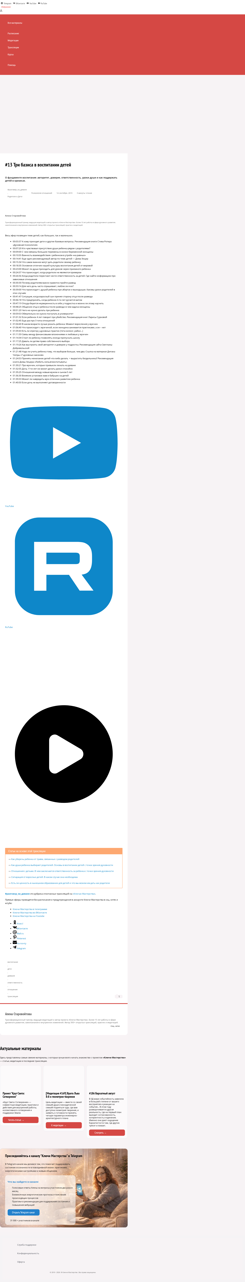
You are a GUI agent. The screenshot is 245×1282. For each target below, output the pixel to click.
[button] (6, 7)
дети (10, 969)
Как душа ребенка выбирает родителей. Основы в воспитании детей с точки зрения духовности (62, 865)
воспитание (13, 962)
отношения (12, 989)
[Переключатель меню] (16, 28)
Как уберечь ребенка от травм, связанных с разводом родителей (45, 859)
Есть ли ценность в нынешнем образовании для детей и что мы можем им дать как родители (60, 883)
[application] (23, 22)
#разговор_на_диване (17, 189)
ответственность (15, 982)
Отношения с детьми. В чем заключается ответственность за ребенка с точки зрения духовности (62, 871)
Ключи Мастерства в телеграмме (30, 909)
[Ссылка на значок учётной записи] (1, 10)
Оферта (21, 1261)
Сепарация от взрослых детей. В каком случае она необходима (44, 877)
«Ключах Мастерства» (84, 893)
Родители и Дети (15, 196)
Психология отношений (41, 193)
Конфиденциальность (28, 1253)
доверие (11, 976)
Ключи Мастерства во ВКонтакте (30, 912)
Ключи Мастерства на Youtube (28, 916)
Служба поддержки (26, 1244)
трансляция (13, 996)
